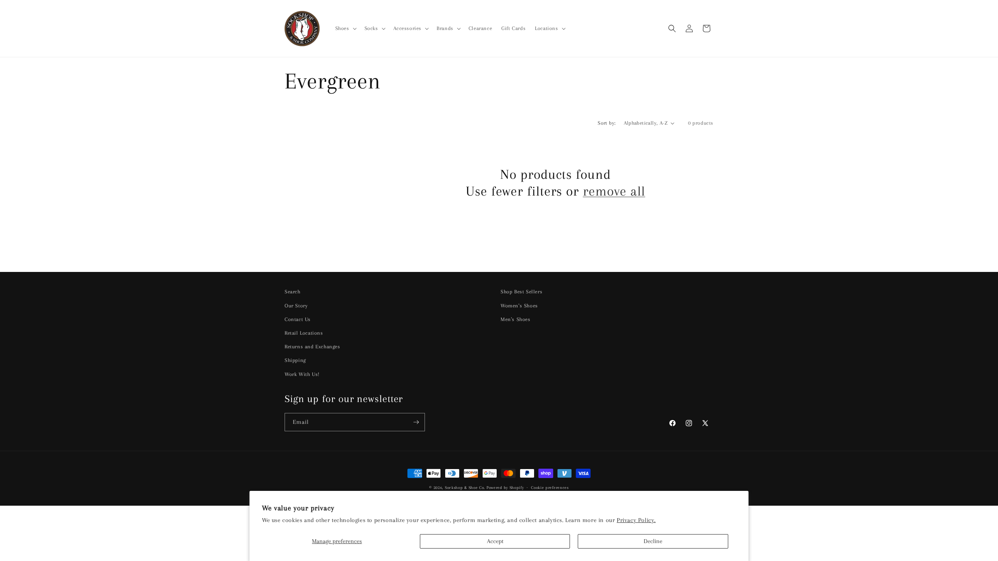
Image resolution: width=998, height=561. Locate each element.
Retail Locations (304, 333)
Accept (495, 541)
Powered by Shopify (505, 487)
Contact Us (298, 319)
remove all (614, 191)
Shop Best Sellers (521, 292)
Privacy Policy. (636, 520)
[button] (345, 28)
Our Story (296, 306)
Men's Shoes (516, 319)
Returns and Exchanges (312, 346)
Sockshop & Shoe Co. (465, 487)
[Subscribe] (416, 422)
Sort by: (607, 123)
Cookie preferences (550, 487)
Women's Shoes (519, 306)
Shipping (295, 360)
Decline (653, 541)
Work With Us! (302, 374)
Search (293, 292)
